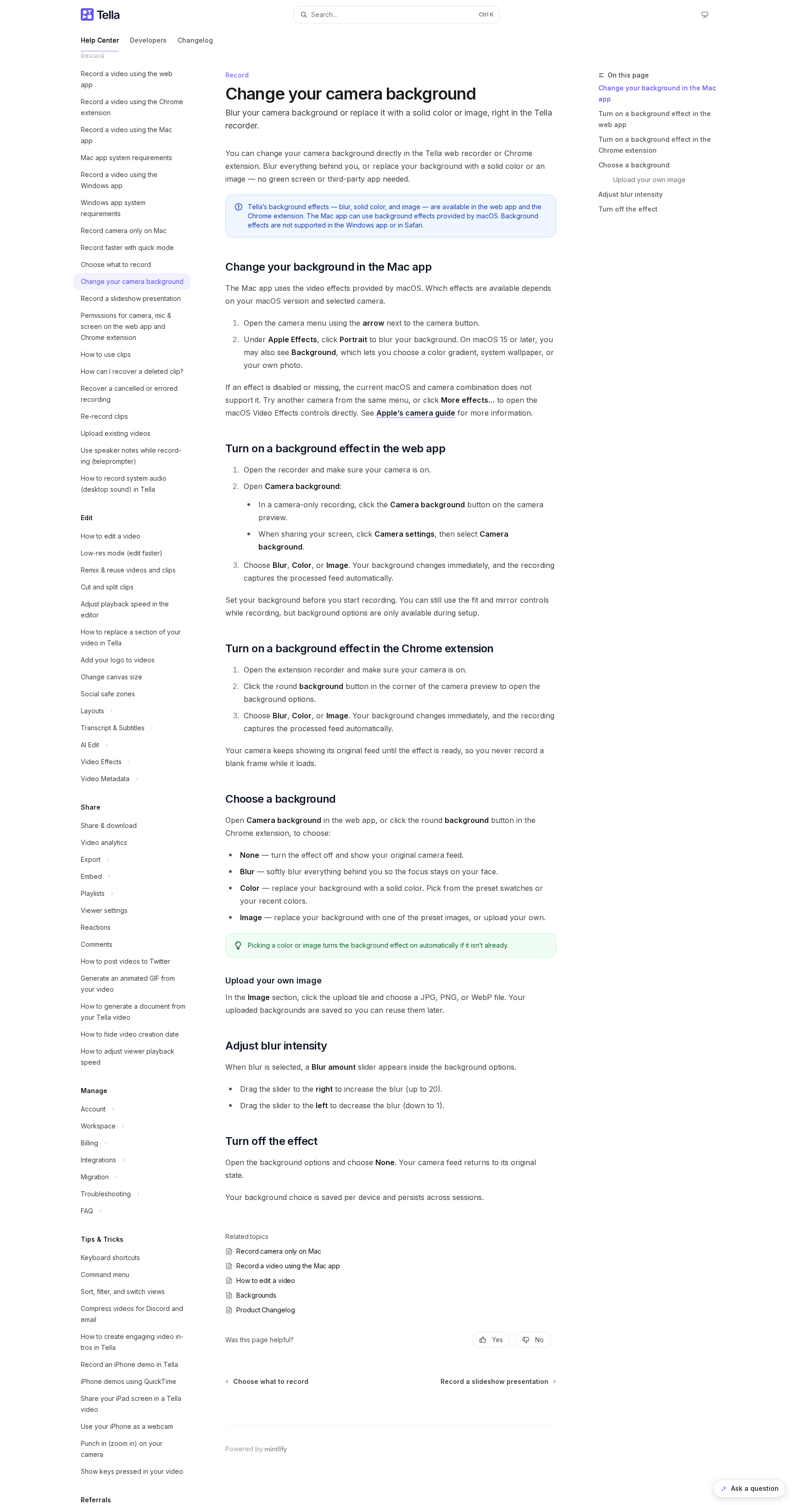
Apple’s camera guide (415, 412)
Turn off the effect (628, 209)
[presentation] (139, 778)
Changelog (195, 40)
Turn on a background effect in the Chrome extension (654, 144)
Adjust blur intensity (630, 194)
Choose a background (634, 165)
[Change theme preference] (705, 14)
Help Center (100, 40)
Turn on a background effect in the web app (654, 119)
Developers (148, 40)
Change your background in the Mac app (657, 93)
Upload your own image (649, 179)
